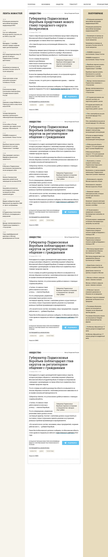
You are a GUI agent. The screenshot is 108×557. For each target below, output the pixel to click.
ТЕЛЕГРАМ (50, 105)
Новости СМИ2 (33, 109)
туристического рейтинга (65, 202)
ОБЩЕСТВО (35, 13)
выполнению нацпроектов (60, 89)
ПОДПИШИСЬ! (72, 96)
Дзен (41, 105)
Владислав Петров (74, 13)
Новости (33, 105)
